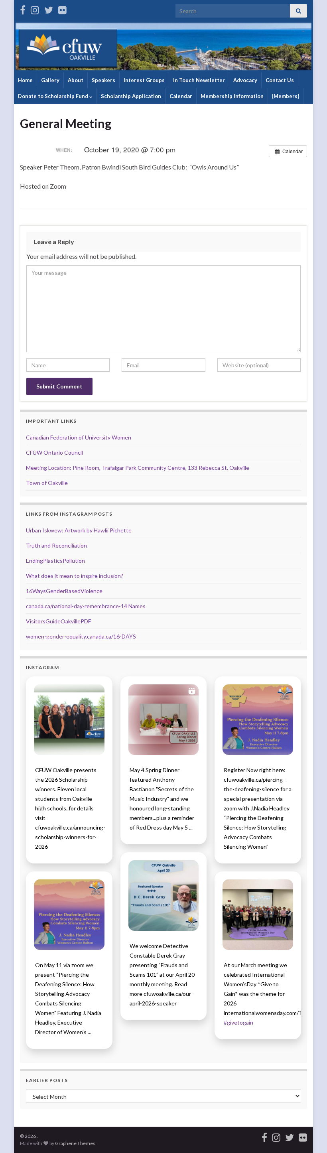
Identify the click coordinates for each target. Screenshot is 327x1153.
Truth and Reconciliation (56, 545)
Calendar (180, 96)
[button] (69, 719)
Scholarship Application (131, 96)
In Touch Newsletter (199, 80)
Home (25, 80)
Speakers (103, 80)
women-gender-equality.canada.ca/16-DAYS (81, 636)
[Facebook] (23, 8)
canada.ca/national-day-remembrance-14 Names (86, 606)
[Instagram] (35, 8)
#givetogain (238, 1022)
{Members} (285, 96)
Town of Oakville (47, 482)
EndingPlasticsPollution (55, 560)
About (75, 80)
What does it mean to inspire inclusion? (74, 575)
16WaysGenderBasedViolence (64, 590)
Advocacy (245, 80)
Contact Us (280, 80)
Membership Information (232, 96)
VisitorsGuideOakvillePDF (58, 621)
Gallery (50, 80)
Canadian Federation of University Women (78, 437)
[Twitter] (48, 8)
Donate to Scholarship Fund (53, 96)
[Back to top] (309, 1135)
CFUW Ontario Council (54, 452)
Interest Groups (144, 80)
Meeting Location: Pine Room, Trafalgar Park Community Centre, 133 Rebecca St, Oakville (137, 467)
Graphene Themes (75, 1143)
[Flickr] (62, 8)
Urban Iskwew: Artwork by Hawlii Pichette (79, 530)
